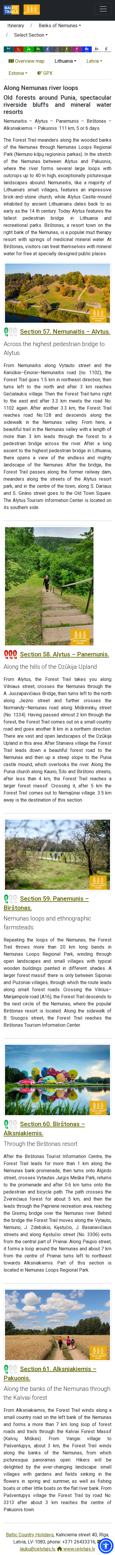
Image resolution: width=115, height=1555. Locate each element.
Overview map (29, 61)
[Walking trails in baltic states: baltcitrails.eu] (14, 10)
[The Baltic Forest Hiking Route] (32, 10)
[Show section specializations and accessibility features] (57, 49)
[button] (60, 26)
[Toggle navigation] (103, 9)
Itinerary (15, 25)
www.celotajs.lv (78, 1549)
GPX (47, 73)
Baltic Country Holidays (30, 1535)
